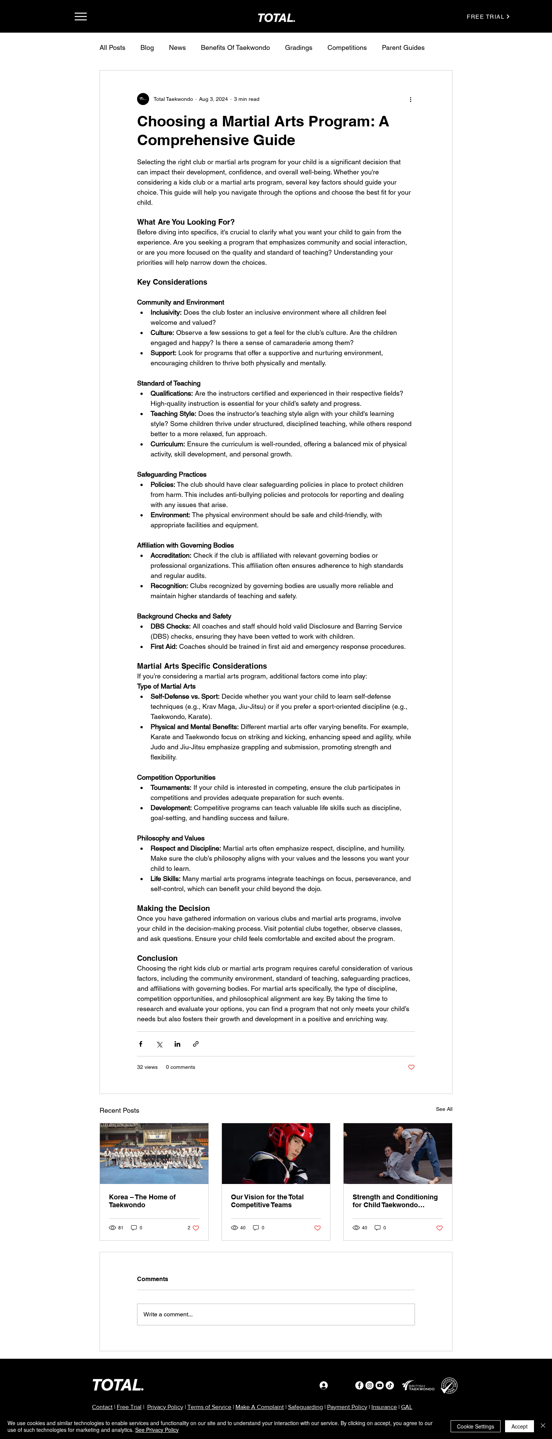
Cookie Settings (475, 1426)
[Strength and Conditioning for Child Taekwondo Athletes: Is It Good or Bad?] (398, 1153)
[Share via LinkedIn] (177, 1043)
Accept (519, 1426)
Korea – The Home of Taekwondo (142, 1201)
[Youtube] (380, 1385)
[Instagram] (369, 1385)
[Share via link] (195, 1043)
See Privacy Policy (157, 1429)
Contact (102, 1407)
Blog (147, 47)
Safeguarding (305, 1407)
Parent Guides (403, 47)
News (177, 47)
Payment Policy (347, 1407)
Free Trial (129, 1407)
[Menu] (80, 16)
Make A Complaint (259, 1407)
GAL (406, 1407)
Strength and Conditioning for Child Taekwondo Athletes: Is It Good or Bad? (397, 1201)
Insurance (384, 1407)
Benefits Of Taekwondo (235, 47)
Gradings (298, 47)
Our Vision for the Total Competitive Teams (267, 1201)
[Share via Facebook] (140, 1043)
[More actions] (410, 99)
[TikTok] (390, 1385)
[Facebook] (359, 1385)
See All (444, 1109)
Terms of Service (209, 1407)
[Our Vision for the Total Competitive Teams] (276, 1153)
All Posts (112, 47)
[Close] (542, 1426)
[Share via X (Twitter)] (159, 1043)
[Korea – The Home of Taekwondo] (154, 1153)
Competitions (347, 47)
